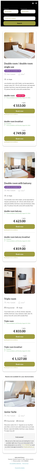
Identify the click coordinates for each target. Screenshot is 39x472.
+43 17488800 (25, 445)
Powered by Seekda (20, 468)
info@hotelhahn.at (28, 447)
